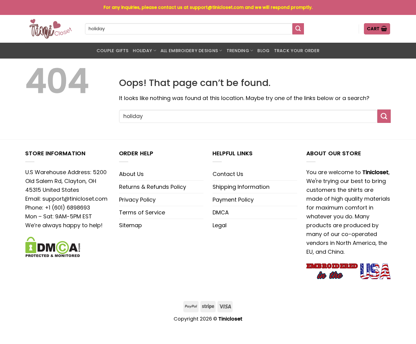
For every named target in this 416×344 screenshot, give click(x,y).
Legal (220, 225)
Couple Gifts (113, 51)
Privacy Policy (137, 199)
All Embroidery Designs (189, 51)
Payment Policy (233, 199)
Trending (238, 51)
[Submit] (298, 29)
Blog (263, 51)
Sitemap (130, 225)
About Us (131, 174)
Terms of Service (142, 212)
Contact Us (228, 174)
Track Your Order (297, 51)
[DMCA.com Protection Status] (52, 246)
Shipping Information (241, 187)
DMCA (221, 212)
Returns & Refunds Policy (152, 187)
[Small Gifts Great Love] (50, 29)
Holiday (142, 51)
